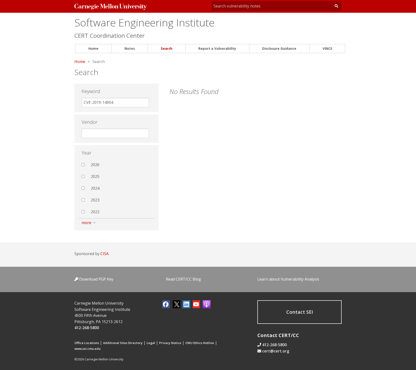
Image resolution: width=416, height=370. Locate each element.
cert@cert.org (275, 351)
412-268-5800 (86, 327)
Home (93, 48)
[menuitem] (93, 48)
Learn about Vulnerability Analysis (288, 279)
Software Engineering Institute (144, 22)
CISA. (104, 253)
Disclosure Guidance (279, 48)
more (86, 222)
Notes (129, 48)
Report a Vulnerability (217, 48)
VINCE (327, 48)
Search (166, 48)
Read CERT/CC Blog (183, 279)
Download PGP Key (95, 279)
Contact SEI (299, 312)
